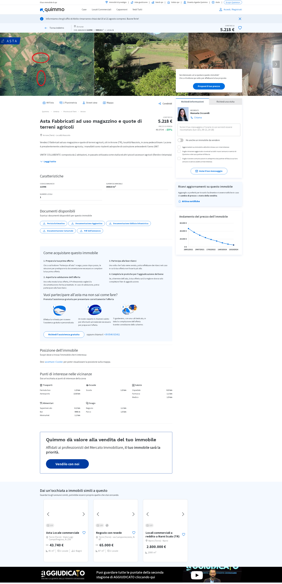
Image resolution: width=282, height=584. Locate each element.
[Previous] (48, 514)
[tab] (48, 103)
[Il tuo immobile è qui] (56, 9)
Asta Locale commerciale (62, 533)
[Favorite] (240, 28)
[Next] (276, 64)
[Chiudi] (240, 19)
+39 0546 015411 (112, 334)
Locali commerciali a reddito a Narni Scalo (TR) (162, 534)
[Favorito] (84, 533)
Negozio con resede (109, 533)
